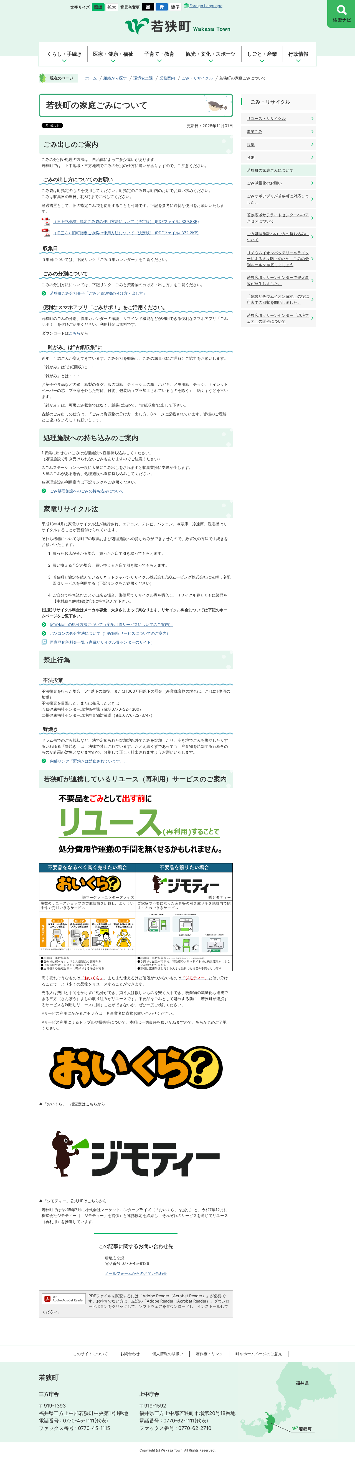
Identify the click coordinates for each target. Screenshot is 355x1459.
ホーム (91, 78)
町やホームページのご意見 (258, 1353)
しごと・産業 (262, 54)
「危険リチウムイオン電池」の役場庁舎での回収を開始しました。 (278, 299)
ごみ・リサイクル (197, 78)
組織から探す (115, 78)
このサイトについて (90, 1353)
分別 (251, 157)
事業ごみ (254, 131)
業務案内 (167, 78)
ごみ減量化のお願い (264, 183)
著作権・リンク (209, 1353)
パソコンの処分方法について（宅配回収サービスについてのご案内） (110, 633)
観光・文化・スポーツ (211, 54)
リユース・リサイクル (266, 118)
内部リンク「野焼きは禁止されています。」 (89, 761)
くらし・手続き (64, 54)
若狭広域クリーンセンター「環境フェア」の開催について (278, 318)
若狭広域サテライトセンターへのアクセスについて (278, 217)
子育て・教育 (159, 54)
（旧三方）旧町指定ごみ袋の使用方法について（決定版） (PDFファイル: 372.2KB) (126, 232)
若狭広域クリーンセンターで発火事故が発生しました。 (278, 280)
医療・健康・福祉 (113, 54)
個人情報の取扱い (167, 1353)
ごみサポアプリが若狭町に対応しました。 (278, 199)
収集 (251, 144)
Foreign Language (205, 5)
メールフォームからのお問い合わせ (136, 1273)
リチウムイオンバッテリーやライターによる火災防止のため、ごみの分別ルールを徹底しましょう (278, 258)
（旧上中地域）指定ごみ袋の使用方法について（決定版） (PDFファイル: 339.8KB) (126, 221)
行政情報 (298, 54)
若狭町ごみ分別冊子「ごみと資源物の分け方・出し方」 (98, 293)
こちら (74, 333)
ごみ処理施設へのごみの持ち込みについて (87, 491)
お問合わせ (130, 1353)
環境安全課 (143, 78)
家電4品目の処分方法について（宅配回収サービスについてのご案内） (111, 624)
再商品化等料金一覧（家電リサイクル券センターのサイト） (102, 642)
